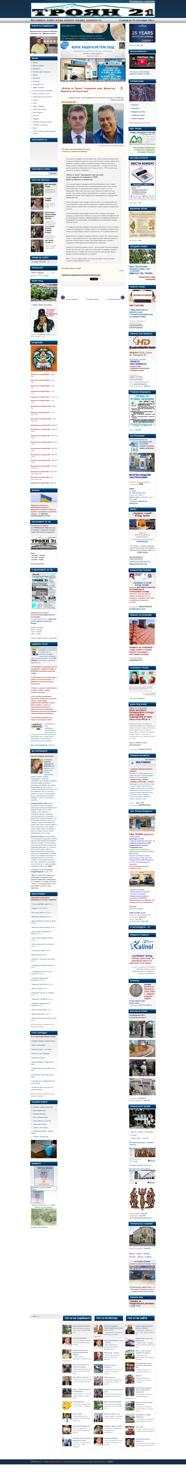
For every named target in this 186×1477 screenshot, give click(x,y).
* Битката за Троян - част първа (41, 1049)
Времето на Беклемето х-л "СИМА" (44, 1205)
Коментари (78, 1461)
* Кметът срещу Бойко (38, 1045)
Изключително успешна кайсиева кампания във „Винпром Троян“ (43, 32)
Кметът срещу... (78, 1414)
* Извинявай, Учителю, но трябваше (42, 993)
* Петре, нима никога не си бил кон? (42, 944)
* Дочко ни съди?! (36, 988)
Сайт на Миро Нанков (40, 1124)
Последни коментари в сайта (42, 122)
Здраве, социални (38, 87)
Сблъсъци (36, 81)
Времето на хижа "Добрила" (44, 1207)
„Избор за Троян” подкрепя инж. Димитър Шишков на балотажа (88, 90)
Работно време (136, 1138)
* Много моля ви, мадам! (39, 1009)
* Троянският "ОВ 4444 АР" (39, 984)
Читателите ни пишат (39, 109)
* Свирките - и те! (36, 908)
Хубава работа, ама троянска (42, 97)
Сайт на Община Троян (40, 1117)
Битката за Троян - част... (112, 1414)
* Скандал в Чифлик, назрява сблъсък (43, 1041)
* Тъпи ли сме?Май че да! (39, 904)
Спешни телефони (137, 118)
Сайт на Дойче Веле (39, 1110)
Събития (134, 1135)
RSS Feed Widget (44, 163)
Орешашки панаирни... (48, 199)
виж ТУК (54, 435)
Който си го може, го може (41, 94)
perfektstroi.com (137, 609)
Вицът (35, 128)
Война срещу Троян (37, 1014)
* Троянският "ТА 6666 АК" (39, 999)
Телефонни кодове (138, 115)
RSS (106, 1461)
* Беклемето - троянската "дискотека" (43, 959)
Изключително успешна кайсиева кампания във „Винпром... (50, 215)
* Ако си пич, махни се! (38, 912)
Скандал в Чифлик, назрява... (113, 1426)
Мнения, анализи (38, 65)
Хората (141, 1132)
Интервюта (36, 68)
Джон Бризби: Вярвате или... (82, 1426)
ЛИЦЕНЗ (110, 1461)
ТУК (36, 414)
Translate (45, 275)
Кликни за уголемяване (137, 698)
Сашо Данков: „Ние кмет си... (49, 241)
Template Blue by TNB (57, 1462)
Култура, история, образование (43, 90)
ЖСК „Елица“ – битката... (112, 1353)
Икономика (36, 78)
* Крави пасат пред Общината (40, 927)
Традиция (36, 118)
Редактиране (85, 1461)
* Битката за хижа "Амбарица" (40, 1053)
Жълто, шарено (38, 112)
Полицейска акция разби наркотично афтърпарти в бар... (144, 1365)
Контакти (146, 1138)
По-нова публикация (71, 299)
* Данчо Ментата (36, 955)
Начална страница (92, 299)
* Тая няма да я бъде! (38, 950)
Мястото (134, 1132)
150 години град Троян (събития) (139, 1169)
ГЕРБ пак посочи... (110, 1377)
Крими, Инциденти (39, 106)
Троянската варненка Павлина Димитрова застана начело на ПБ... (113, 1328)
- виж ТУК (54, 425)
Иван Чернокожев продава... (50, 185)
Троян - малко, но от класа (42, 305)
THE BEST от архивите (40, 125)
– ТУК (139, 240)
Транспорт (135, 105)
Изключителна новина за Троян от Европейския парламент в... (144, 1390)
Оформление (97, 1461)
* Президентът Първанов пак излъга (42, 965)
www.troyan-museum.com (142, 1218)
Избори (35, 75)
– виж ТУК (139, 45)
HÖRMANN (142, 541)
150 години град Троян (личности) (140, 1165)
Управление (91, 1461)
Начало (35, 62)
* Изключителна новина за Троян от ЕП (43, 1018)
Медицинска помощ (138, 112)
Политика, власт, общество (41, 72)
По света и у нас (38, 84)
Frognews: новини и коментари (43, 1107)
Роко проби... (140, 1427)
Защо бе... (139, 1375)
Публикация (73, 1461)
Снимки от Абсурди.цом (40, 1136)
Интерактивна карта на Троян (139, 123)
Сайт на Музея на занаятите (42, 1121)
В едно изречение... (79, 1402)
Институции (135, 108)
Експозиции (149, 1132)
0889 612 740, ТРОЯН (140, 273)
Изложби (147, 1253)
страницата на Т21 (44, 334)
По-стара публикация (113, 299)
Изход (102, 1461)
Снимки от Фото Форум (40, 1127)
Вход (68, 1461)
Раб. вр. (140, 1257)
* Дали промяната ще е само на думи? (43, 921)
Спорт (35, 103)
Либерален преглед (39, 1114)
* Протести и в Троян (37, 1058)
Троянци (35, 100)
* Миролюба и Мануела (38, 916)
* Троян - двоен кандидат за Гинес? (42, 938)
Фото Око (36, 115)
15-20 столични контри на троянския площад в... (50, 229)
